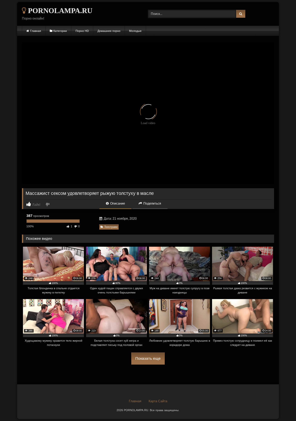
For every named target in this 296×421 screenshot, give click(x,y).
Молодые (135, 30)
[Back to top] (283, 409)
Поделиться (152, 203)
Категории (60, 30)
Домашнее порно (108, 30)
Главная (35, 30)
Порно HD (82, 30)
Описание (117, 203)
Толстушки (110, 226)
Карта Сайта (158, 401)
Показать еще (148, 358)
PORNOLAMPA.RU (59, 11)
